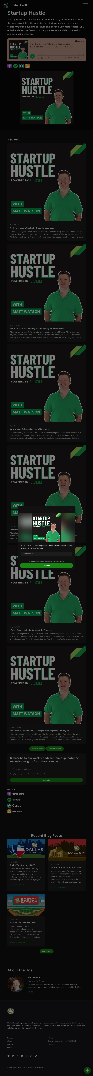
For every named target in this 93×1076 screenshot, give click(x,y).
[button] (71, 509)
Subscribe (46, 566)
